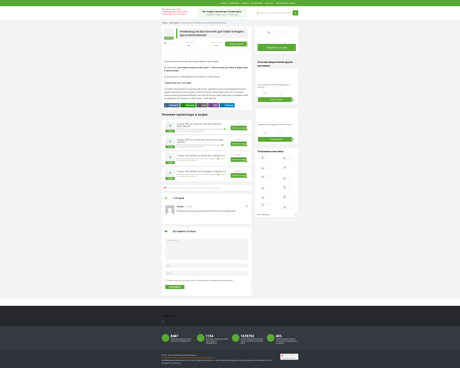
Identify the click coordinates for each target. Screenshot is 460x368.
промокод (206, 188)
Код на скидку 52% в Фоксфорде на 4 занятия (274, 86)
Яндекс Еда (215, 188)
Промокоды (234, 3)
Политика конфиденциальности (201, 357)
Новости (245, 3)
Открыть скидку (239, 128)
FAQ (163, 321)
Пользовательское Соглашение (175, 357)
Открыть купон (237, 44)
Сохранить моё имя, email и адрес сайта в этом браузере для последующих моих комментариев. (200, 280)
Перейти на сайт (277, 47)
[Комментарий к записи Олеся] (247, 206)
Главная (164, 23)
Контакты (269, 3)
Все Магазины (263, 215)
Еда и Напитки (175, 23)
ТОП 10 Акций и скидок (285, 3)
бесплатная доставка (175, 188)
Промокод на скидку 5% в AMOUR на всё (275, 124)
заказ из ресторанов (193, 188)
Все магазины (257, 3)
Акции (223, 3)
